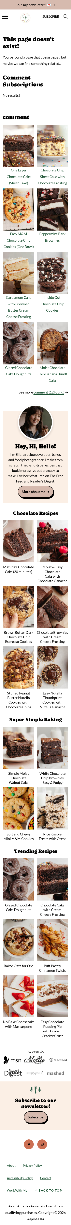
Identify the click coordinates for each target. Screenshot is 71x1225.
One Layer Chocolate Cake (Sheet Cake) (19, 176)
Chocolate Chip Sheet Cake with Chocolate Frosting (52, 176)
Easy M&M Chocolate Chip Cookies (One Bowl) (19, 240)
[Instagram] (42, 1144)
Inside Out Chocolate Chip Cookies (52, 303)
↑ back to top (48, 1190)
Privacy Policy (32, 1165)
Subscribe (35, 1117)
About (11, 1165)
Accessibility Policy (20, 1178)
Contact (45, 1178)
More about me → (36, 491)
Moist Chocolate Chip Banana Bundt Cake (52, 374)
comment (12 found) (49, 392)
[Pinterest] (29, 1144)
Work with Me (17, 1190)
